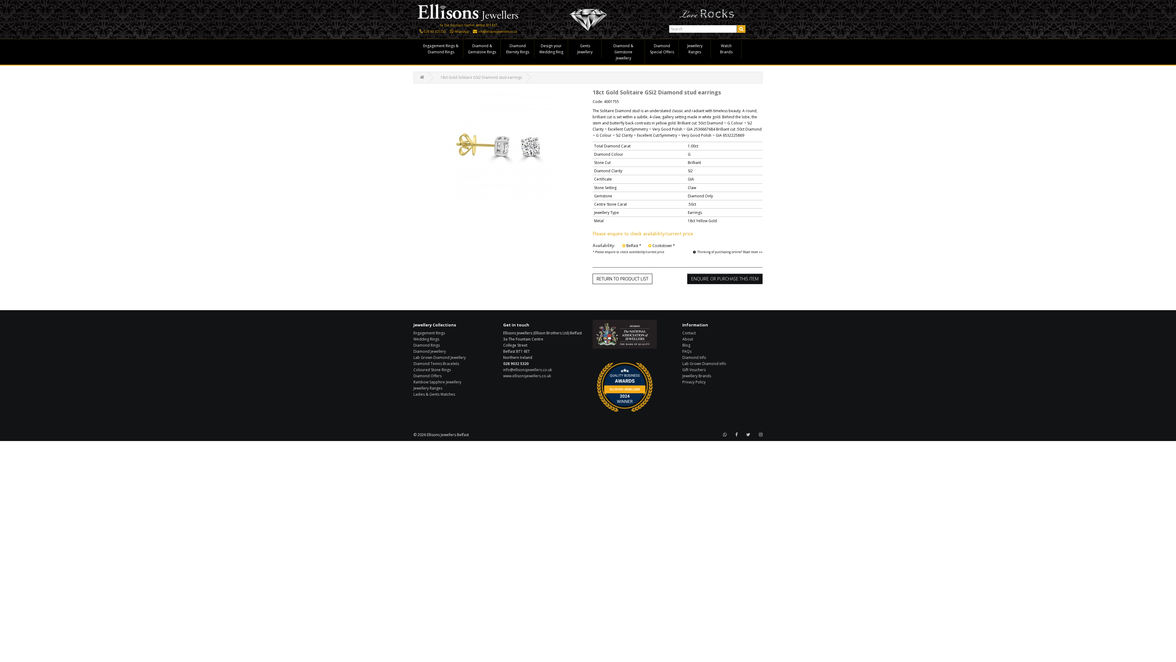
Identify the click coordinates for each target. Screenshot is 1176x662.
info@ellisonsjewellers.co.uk (498, 31)
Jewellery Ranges (695, 49)
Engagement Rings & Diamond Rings (440, 49)
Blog (686, 345)
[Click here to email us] (475, 31)
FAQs (687, 351)
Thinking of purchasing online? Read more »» (730, 252)
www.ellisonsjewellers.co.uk (527, 376)
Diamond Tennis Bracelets (436, 363)
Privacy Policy (694, 382)
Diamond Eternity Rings (517, 49)
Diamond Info (694, 357)
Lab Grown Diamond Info (704, 363)
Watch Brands (726, 49)
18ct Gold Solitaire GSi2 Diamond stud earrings (481, 77)
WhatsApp (461, 31)
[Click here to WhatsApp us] (452, 31)
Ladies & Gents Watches (434, 394)
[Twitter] (748, 434)
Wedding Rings (426, 339)
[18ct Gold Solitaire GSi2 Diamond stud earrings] (498, 144)
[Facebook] (736, 434)
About (687, 339)
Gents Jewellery (585, 49)
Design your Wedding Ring (551, 49)
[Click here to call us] (421, 31)
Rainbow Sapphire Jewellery (437, 382)
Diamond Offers (427, 376)
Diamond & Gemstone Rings (482, 49)
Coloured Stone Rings (432, 369)
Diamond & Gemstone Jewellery (623, 52)
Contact (689, 333)
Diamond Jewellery (429, 351)
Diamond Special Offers (662, 49)
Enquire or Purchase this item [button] (725, 279)
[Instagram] (761, 434)
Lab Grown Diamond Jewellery (439, 357)
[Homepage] (468, 12)
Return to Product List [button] (622, 279)
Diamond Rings (426, 345)
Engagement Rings (429, 333)
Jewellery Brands (696, 376)
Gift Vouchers (694, 369)
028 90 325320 (435, 31)
